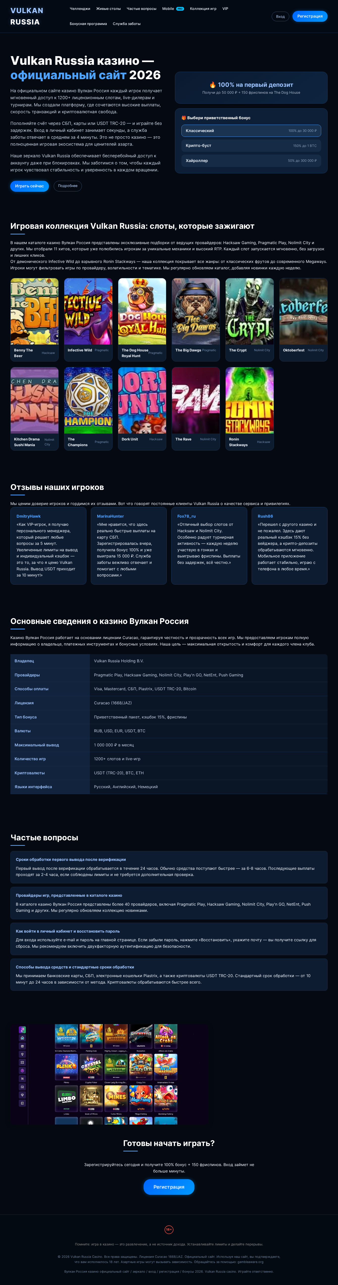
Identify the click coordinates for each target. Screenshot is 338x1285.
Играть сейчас (29, 186)
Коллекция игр (203, 8)
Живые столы (108, 8)
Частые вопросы (141, 8)
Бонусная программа (88, 24)
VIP (225, 8)
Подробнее (67, 186)
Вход (280, 16)
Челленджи (80, 8)
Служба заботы (127, 24)
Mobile (172, 8)
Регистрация (310, 16)
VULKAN (27, 16)
